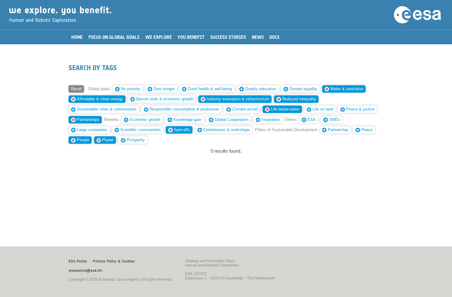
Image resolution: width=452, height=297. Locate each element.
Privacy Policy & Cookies (114, 261)
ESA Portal (78, 261)
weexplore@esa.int (85, 270)
